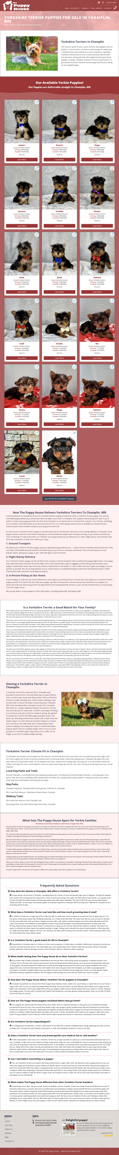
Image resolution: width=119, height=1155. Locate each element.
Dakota (97, 277)
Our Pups (9, 1125)
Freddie (59, 211)
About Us (99, 8)
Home (67, 8)
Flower (97, 211)
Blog (93, 8)
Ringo (59, 409)
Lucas (22, 476)
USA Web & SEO (73, 1151)
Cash (22, 343)
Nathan (97, 409)
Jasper (22, 145)
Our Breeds (74, 8)
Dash (21, 277)
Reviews (85, 8)
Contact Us (107, 8)
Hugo (97, 145)
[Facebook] (98, 2)
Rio (97, 343)
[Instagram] (102, 2)
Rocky (22, 409)
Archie (59, 343)
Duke (59, 277)
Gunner (22, 211)
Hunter (59, 145)
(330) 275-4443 (111, 2)
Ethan (59, 476)
